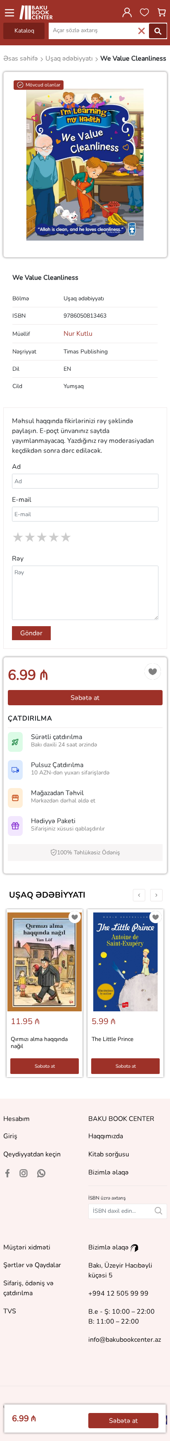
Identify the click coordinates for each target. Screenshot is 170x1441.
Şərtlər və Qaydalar (32, 1265)
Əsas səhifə (21, 58)
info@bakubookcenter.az (124, 1339)
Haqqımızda (105, 1136)
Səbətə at (85, 697)
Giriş (10, 1136)
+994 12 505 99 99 (118, 1293)
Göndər (31, 633)
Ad (16, 466)
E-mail (21, 499)
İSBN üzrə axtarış (107, 1198)
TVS (9, 1311)
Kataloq (24, 31)
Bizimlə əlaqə (108, 1172)
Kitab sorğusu (108, 1154)
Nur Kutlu (78, 333)
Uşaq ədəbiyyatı (47, 895)
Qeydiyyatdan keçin (32, 1154)
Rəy (18, 558)
